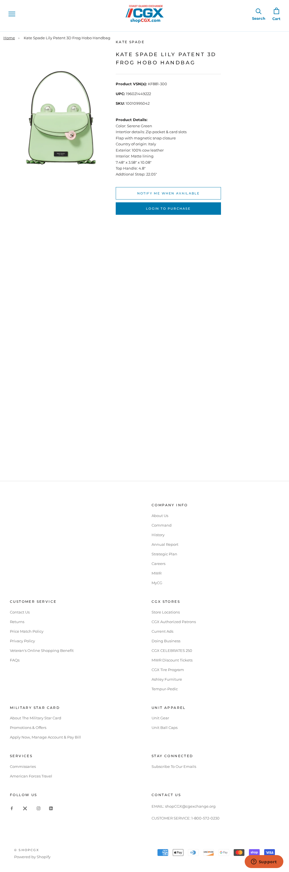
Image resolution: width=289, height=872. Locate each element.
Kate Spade (130, 42)
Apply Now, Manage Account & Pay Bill (45, 737)
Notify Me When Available (168, 193)
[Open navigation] (11, 14)
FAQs (14, 660)
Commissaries (23, 766)
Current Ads (162, 631)
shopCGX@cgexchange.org (190, 806)
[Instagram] (38, 808)
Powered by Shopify (32, 857)
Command (162, 525)
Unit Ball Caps (165, 727)
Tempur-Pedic (165, 689)
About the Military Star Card (35, 718)
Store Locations (166, 612)
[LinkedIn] (51, 808)
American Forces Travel (31, 776)
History (158, 535)
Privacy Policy (22, 641)
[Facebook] (12, 808)
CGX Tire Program (168, 670)
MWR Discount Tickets (172, 660)
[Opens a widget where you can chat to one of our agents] (263, 862)
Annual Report (165, 544)
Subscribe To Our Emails (174, 766)
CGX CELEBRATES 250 (172, 650)
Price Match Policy (26, 631)
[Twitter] (25, 808)
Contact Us (20, 612)
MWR (156, 573)
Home (9, 38)
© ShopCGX (26, 850)
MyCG (157, 583)
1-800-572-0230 (205, 818)
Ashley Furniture (167, 679)
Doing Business (166, 641)
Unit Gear (160, 718)
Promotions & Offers (28, 727)
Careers (158, 564)
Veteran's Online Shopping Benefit (42, 650)
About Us (160, 516)
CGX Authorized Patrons (174, 622)
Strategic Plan (164, 554)
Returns (17, 622)
